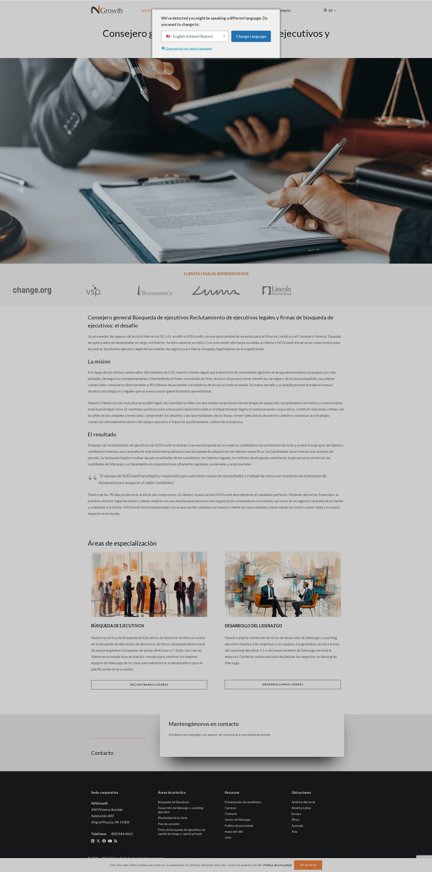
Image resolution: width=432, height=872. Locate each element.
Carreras (230, 808)
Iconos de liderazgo (237, 819)
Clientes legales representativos (216, 274)
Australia (297, 825)
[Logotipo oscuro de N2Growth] (107, 10)
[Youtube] (110, 841)
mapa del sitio (234, 831)
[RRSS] (115, 841)
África (295, 819)
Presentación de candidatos (243, 802)
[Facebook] (104, 841)
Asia (294, 831)
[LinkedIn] (92, 841)
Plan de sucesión (169, 824)
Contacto (231, 814)
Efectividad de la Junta (172, 818)
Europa (296, 814)
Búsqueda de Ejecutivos (173, 802)
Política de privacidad (239, 825)
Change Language (251, 36)
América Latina (301, 808)
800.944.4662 (122, 834)
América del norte (303, 802)
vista (228, 837)
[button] (335, 10)
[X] (98, 841)
